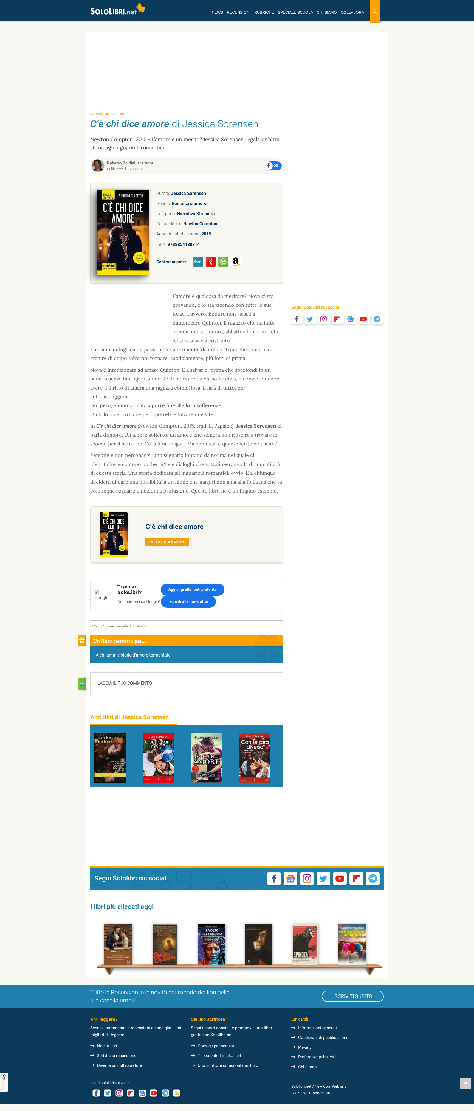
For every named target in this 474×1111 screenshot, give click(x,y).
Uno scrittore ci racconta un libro (228, 1065)
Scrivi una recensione (116, 1055)
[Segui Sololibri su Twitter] (311, 319)
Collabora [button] (352, 12)
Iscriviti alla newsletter (188, 601)
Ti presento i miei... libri (219, 1055)
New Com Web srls (330, 1086)
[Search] (375, 11)
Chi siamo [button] (327, 12)
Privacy (304, 1047)
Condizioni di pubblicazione (323, 1037)
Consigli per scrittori (216, 1046)
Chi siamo (307, 1066)
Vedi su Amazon (167, 541)
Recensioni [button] (238, 12)
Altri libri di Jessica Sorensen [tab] (129, 717)
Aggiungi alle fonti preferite (192, 589)
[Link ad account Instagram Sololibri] (119, 1093)
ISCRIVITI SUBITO (352, 996)
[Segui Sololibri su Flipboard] (338, 319)
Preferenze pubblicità (317, 1057)
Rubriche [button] (264, 12)
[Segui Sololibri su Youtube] (364, 319)
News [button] (217, 12)
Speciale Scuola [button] (295, 12)
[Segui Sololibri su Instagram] (324, 319)
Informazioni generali (317, 1027)
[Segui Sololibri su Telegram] (378, 319)
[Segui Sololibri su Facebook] (297, 319)
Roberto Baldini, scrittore (130, 163)
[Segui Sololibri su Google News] (351, 319)
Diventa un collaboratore (119, 1065)
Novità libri (107, 1046)
